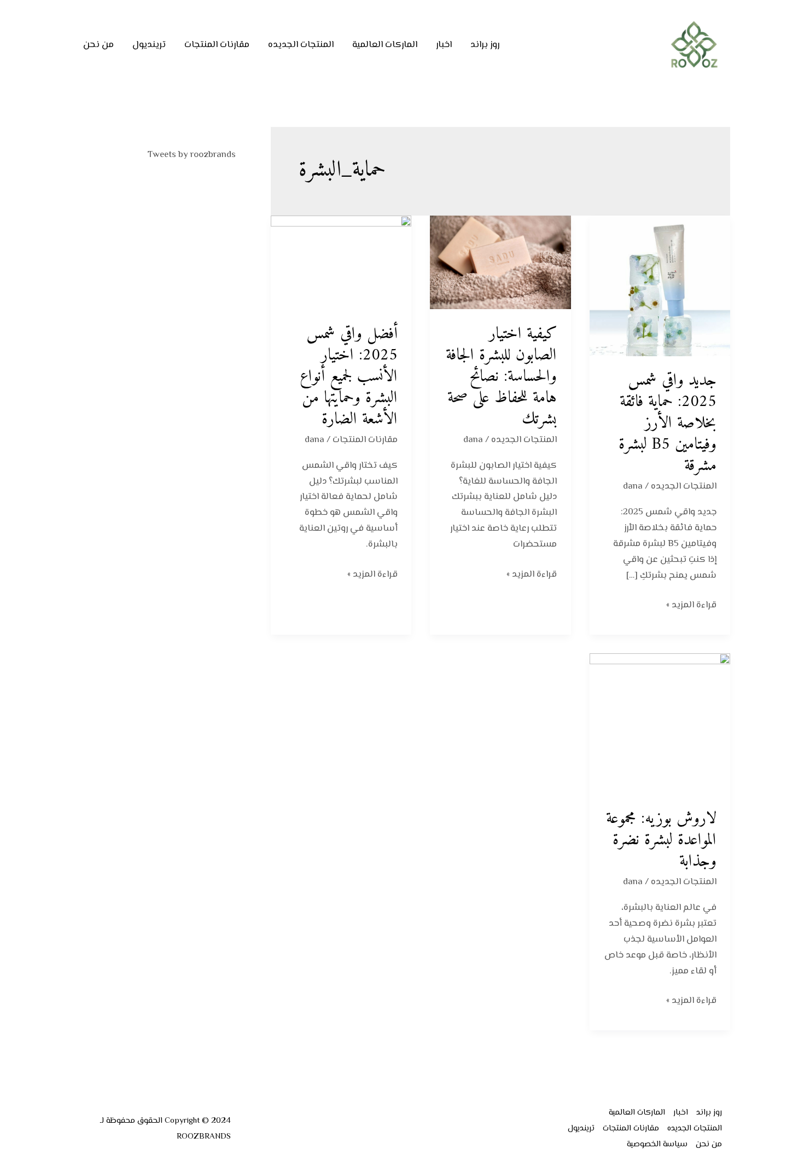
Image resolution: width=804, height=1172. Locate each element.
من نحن (98, 45)
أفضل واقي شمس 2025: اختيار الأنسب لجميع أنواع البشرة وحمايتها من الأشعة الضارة (349, 377)
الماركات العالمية (384, 45)
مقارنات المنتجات (216, 45)
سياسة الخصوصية (657, 1144)
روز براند (484, 45)
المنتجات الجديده (301, 45)
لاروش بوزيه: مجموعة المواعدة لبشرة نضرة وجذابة (661, 840)
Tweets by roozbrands (192, 155)
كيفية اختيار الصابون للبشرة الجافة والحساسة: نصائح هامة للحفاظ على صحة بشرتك (501, 377)
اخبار (444, 45)
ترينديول (149, 45)
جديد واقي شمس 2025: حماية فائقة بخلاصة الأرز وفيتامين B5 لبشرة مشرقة (667, 423)
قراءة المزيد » (691, 604)
